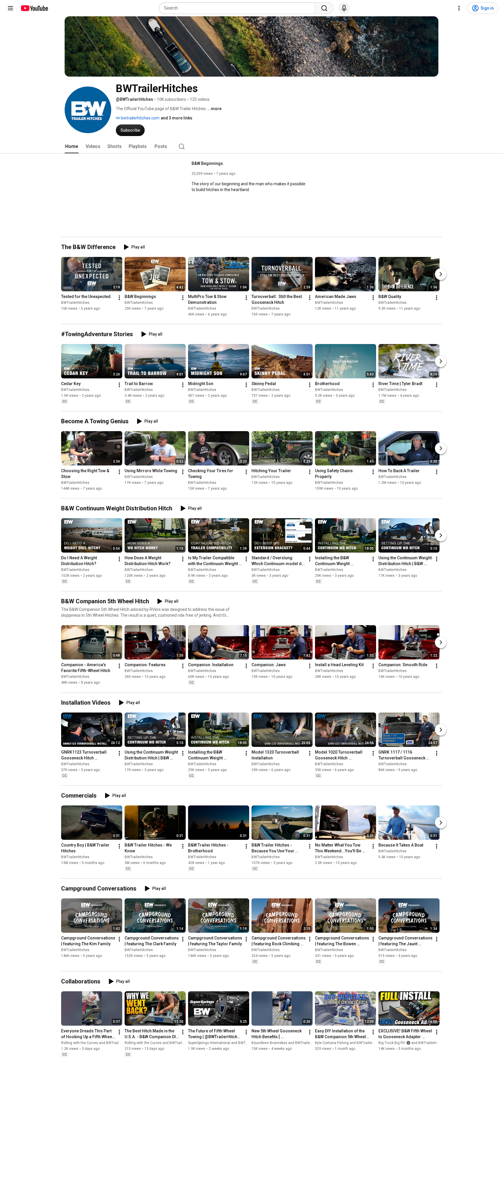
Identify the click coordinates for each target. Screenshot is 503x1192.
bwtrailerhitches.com (140, 118)
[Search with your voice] (344, 8)
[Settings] (459, 8)
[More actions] (119, 298)
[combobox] (239, 8)
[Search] (324, 8)
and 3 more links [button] (176, 118)
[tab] (72, 147)
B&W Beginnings (207, 163)
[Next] (441, 274)
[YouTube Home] (34, 8)
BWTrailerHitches (75, 303)
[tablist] (251, 147)
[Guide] (10, 8)
